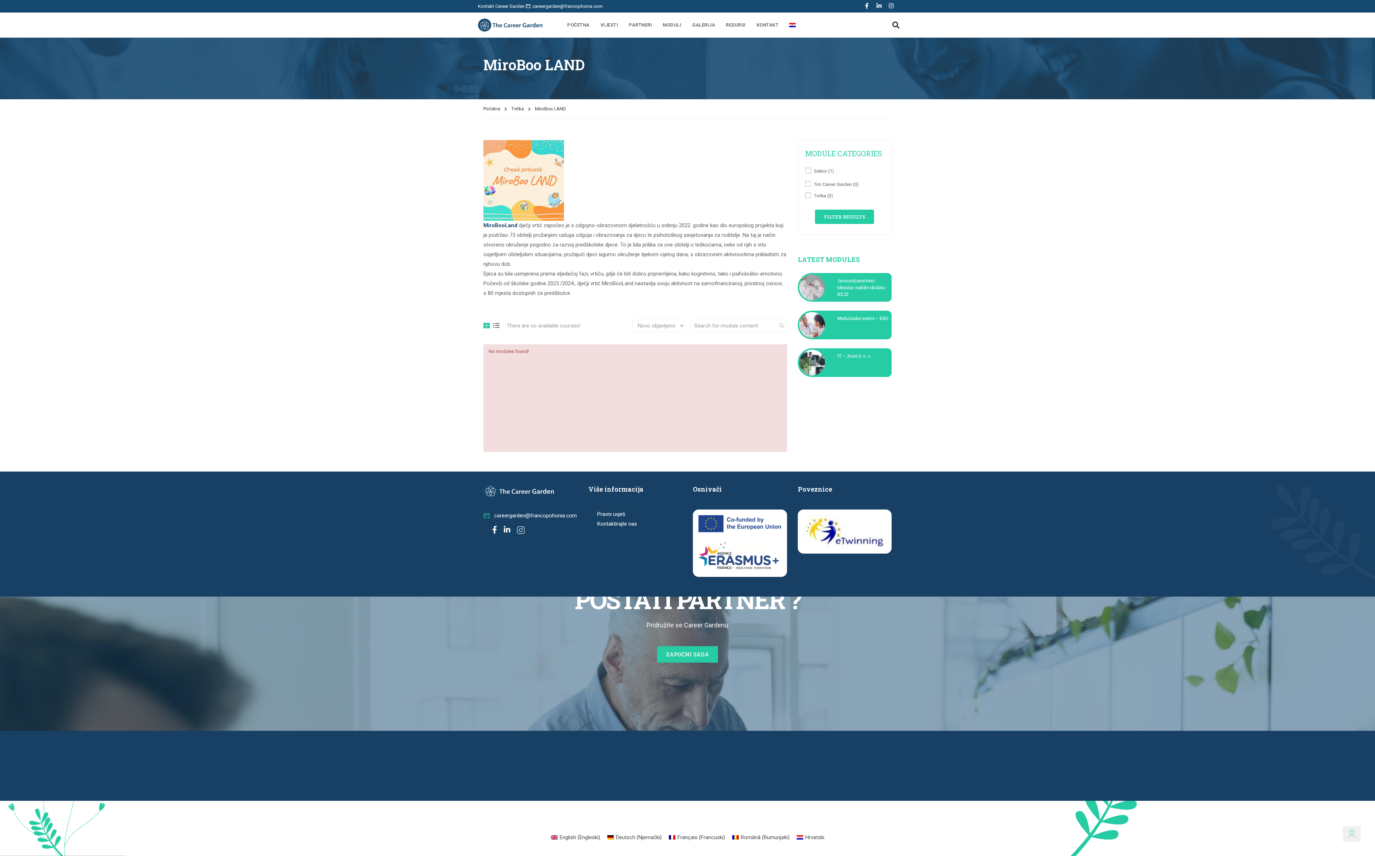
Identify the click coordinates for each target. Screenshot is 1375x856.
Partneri (640, 25)
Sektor (824, 171)
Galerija (703, 25)
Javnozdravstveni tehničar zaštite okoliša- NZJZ (861, 287)
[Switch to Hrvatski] (792, 25)
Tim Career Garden (836, 184)
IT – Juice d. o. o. (854, 356)
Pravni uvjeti (611, 514)
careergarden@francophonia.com (567, 6)
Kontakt (768, 25)
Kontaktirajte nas (617, 524)
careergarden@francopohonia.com (535, 515)
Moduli (672, 25)
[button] (896, 25)
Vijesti (609, 25)
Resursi (736, 25)
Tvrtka (517, 108)
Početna (578, 25)
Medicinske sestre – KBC (862, 318)
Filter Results (844, 217)
